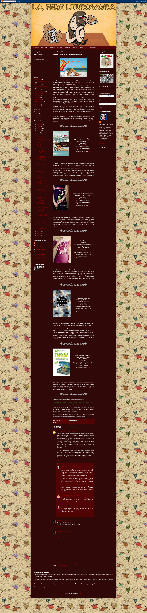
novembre (39, 124)
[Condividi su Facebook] (74, 420)
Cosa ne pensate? (39, 93)
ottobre (39, 126)
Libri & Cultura (39, 243)
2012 (37, 120)
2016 (37, 111)
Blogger (80, 593)
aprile (38, 235)
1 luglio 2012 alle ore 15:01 (76, 467)
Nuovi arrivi (38, 84)
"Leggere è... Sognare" (39, 246)
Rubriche (52, 47)
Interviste (59, 47)
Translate (105, 107)
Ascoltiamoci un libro (40, 103)
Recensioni (44, 47)
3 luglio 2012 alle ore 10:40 (67, 531)
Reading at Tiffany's (41, 249)
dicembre (39, 122)
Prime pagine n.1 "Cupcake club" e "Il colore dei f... (41, 204)
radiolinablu (64, 467)
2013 (37, 118)
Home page (36, 47)
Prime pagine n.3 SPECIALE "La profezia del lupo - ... (42, 173)
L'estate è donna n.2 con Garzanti (42, 208)
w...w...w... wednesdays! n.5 (41, 147)
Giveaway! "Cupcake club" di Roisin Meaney (42, 151)
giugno (39, 231)
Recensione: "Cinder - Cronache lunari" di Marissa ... (42, 215)
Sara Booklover (61, 431)
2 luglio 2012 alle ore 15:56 (67, 520)
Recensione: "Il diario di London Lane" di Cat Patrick (42, 136)
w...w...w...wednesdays (41, 81)
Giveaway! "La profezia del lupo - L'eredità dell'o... (42, 190)
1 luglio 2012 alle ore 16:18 (76, 495)
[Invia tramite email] (69, 420)
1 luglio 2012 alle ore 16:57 (76, 506)
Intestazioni (93, 47)
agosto (39, 130)
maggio (39, 233)
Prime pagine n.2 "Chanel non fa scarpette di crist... (42, 179)
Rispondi (59, 460)
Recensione (38, 79)
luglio (38, 133)
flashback (37, 105)
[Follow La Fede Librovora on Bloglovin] (106, 96)
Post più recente (57, 563)
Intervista (37, 95)
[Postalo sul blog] (71, 420)
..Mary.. (59, 520)
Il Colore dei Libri (40, 251)
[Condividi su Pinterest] (76, 420)
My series (74, 47)
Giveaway (67, 47)
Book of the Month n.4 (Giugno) (41, 223)
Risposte (60, 464)
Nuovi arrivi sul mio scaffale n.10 (41, 160)
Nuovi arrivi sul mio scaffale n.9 (41, 183)
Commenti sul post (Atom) (64, 565)
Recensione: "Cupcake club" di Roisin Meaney (42, 156)
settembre (39, 128)
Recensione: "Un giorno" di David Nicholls (41, 141)
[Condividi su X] (73, 420)
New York (37, 97)
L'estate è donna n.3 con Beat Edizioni (42, 186)
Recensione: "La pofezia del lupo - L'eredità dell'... (41, 164)
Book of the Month (39, 91)
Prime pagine (38, 99)
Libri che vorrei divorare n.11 (40, 211)
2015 (37, 113)
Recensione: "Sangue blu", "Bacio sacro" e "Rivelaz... (42, 199)
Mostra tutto (45, 260)
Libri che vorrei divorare (41, 86)
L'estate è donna (62, 422)
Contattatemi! (83, 47)
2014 (37, 116)
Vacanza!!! (39, 144)
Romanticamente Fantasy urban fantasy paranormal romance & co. (41, 256)
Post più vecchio (90, 563)
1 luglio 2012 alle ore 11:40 (71, 431)
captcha (71, 407)
